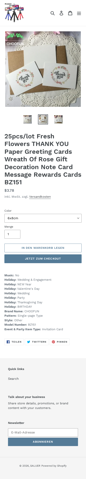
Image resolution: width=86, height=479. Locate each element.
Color (8, 210)
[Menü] (79, 13)
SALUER (35, 465)
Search (13, 379)
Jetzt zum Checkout (43, 258)
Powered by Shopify (54, 465)
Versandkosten (40, 196)
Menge (8, 226)
